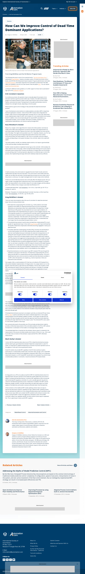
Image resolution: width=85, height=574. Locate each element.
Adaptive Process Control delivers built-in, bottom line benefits (65, 491)
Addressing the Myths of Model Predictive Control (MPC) (27, 471)
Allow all (62, 299)
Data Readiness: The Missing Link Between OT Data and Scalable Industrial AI (62, 83)
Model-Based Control (20, 412)
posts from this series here (12, 86)
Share (39, 35)
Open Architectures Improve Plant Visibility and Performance (13, 491)
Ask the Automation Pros (15, 14)
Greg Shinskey (33, 224)
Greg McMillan (15, 79)
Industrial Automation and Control (37, 412)
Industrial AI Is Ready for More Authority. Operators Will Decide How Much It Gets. (63, 71)
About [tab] (62, 277)
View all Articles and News (65, 465)
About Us (33, 540)
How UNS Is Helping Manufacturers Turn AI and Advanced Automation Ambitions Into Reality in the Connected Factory (63, 95)
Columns (5, 14)
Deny (23, 299)
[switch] (35, 294)
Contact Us (53, 546)
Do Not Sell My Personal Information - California (37, 549)
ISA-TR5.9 (10, 314)
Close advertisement (77, 564)
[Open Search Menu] (44, 8)
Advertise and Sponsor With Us (59, 543)
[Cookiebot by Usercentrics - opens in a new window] (65, 273)
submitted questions (10, 82)
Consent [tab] (23, 277)
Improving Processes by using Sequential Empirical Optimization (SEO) (38, 491)
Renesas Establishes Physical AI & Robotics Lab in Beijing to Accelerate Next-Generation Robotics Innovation (63, 106)
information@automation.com (13, 552)
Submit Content (54, 540)
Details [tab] (42, 277)
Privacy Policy (34, 546)
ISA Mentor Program (18, 90)
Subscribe (72, 8)
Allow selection (42, 299)
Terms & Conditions (36, 553)
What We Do (33, 543)
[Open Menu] (82, 6)
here (39, 84)
